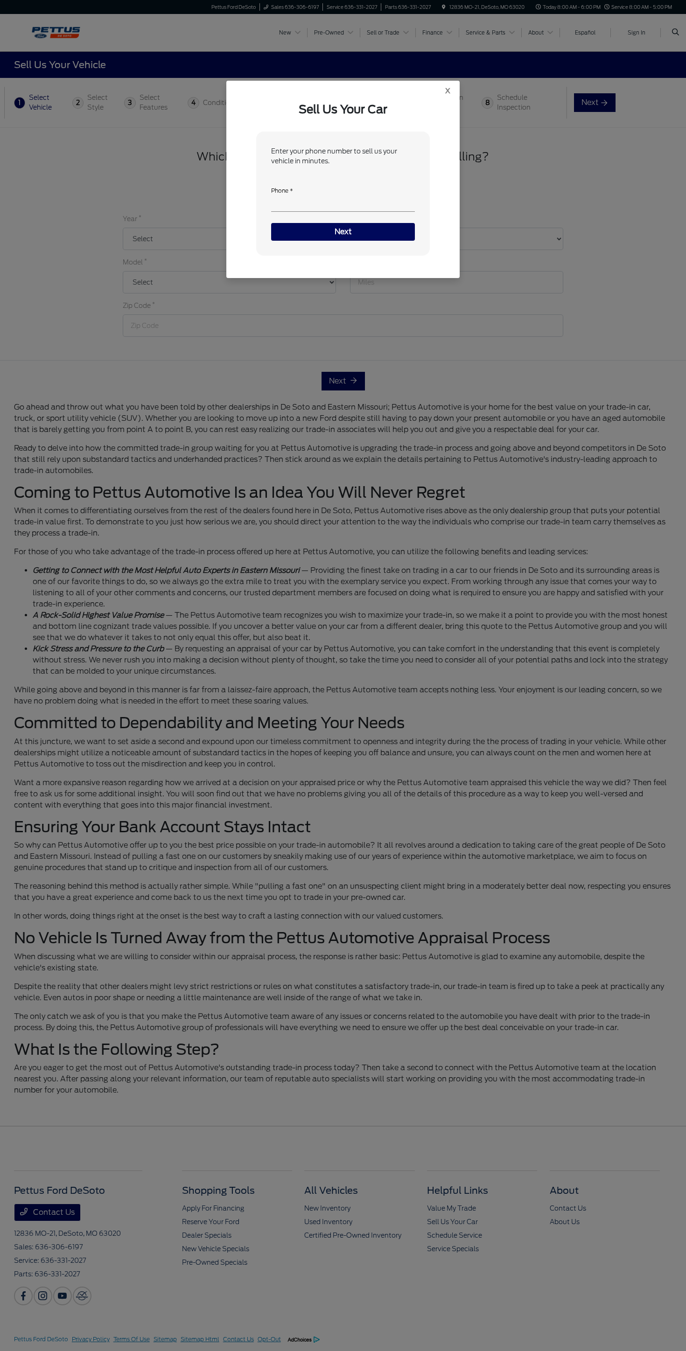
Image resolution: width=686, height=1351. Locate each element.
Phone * (282, 190)
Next (343, 231)
